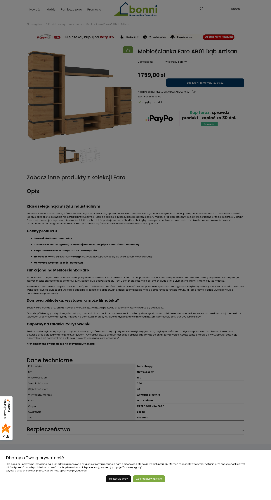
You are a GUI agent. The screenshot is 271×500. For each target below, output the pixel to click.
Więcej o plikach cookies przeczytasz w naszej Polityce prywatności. (47, 470)
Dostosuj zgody (118, 478)
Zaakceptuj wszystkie (149, 478)
